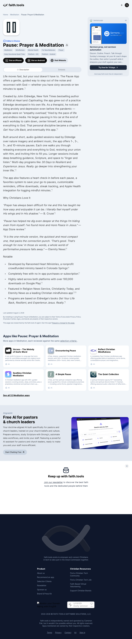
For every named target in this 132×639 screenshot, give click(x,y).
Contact (68, 632)
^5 (66, 249)
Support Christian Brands (80, 590)
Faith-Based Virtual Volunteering (78, 585)
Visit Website (60, 60)
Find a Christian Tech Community (79, 574)
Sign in (82, 632)
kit (75, 632)
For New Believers (48, 50)
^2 (57, 129)
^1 (25, 88)
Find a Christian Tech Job (81, 580)
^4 (55, 213)
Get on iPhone (15, 60)
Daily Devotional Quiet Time (14, 54)
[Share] (67, 45)
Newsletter (41, 585)
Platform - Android (48, 54)
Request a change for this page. (63, 323)
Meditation (14, 14)
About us (41, 573)
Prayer (61, 50)
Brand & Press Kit (44, 594)
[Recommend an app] (122, 5)
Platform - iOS (33, 54)
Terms (49, 632)
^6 (75, 292)
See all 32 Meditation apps (16, 395)
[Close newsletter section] (127, 466)
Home (5, 14)
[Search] (127, 5)
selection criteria (68, 341)
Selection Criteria (44, 581)
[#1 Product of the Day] (81, 605)
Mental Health (33, 50)
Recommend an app (45, 577)
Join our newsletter (53, 482)
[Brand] (66, 538)
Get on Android (38, 60)
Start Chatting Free (13, 452)
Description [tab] (24, 70)
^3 (15, 170)
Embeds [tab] (61, 70)
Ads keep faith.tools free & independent (108, 74)
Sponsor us (42, 589)
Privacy (58, 632)
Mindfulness (20, 50)
